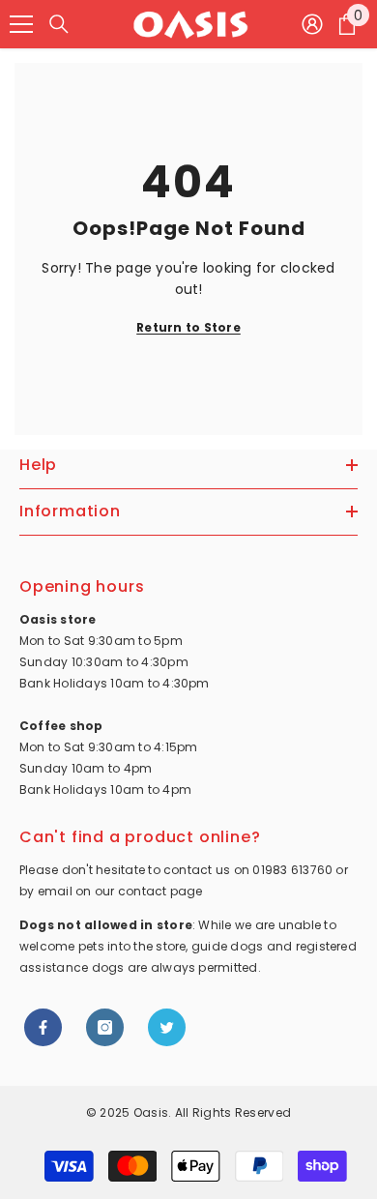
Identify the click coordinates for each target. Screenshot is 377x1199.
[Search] (59, 24)
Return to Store (188, 327)
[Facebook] (43, 1027)
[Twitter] (166, 1027)
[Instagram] (105, 1027)
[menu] (21, 24)
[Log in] (312, 24)
